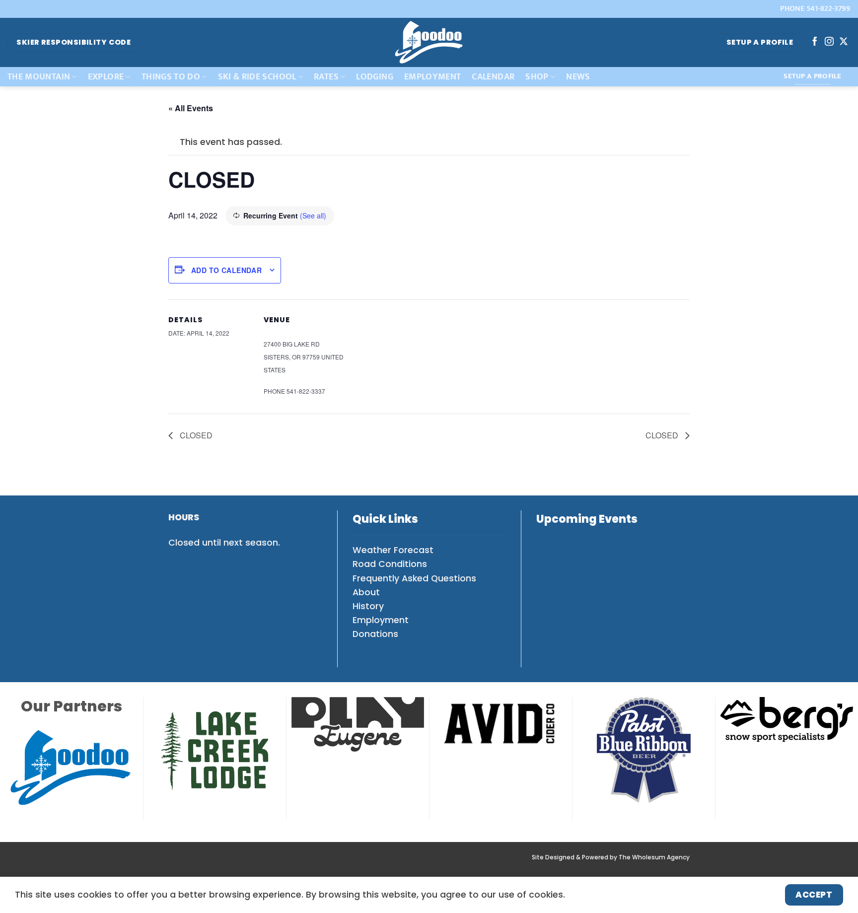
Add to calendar (226, 270)
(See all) (313, 215)
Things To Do (171, 77)
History (368, 606)
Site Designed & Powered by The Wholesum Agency (611, 857)
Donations (375, 634)
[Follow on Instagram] (829, 42)
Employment (432, 77)
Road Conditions (390, 564)
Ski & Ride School (257, 77)
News (578, 77)
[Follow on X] (843, 42)
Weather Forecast (393, 550)
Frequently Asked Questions (414, 578)
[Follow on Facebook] (814, 42)
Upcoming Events (587, 519)
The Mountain (38, 77)
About (366, 592)
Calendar (493, 77)
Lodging (374, 77)
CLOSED (195, 435)
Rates (326, 77)
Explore (106, 77)
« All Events (190, 108)
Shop (536, 77)
